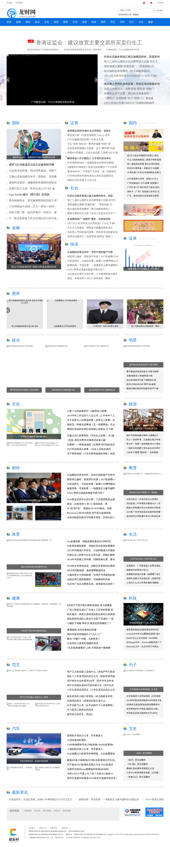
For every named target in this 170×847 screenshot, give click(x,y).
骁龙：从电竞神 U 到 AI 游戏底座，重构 (88, 278)
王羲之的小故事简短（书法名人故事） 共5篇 (90, 435)
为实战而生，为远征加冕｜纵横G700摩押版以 (91, 484)
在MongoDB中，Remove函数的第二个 (144, 642)
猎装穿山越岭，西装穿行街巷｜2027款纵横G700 (92, 256)
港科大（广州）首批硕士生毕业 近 (143, 191)
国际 (16, 123)
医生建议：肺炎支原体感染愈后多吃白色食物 (91, 614)
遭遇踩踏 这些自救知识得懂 (81, 629)
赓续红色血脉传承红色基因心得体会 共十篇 (90, 429)
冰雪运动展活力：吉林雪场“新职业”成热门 (129, 88)
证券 (74, 123)
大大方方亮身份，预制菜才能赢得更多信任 (90, 227)
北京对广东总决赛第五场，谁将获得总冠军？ (91, 584)
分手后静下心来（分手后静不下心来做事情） (91, 705)
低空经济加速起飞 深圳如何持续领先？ (43, 50)
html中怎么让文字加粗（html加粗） (142, 638)
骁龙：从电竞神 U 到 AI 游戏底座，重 (87, 504)
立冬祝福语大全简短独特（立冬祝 (143, 689)
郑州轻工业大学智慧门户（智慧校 (143, 492)
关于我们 (31, 828)
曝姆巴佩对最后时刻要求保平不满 (142, 388)
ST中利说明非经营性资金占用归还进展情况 (90, 175)
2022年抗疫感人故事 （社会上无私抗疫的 (89, 449)
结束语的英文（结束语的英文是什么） (87, 700)
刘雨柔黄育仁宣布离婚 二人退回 (145, 326)
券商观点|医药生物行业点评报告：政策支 (89, 130)
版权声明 (53, 828)
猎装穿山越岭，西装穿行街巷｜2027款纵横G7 (91, 479)
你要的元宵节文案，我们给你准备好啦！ (128, 93)
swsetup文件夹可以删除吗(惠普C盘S (143, 634)
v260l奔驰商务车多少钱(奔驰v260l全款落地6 (90, 744)
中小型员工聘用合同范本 (80, 709)
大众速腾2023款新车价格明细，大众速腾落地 (91, 753)
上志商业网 (27, 811)
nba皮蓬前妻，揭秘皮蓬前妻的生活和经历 (89, 541)
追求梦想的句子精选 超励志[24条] (142, 709)
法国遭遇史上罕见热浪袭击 (25, 326)
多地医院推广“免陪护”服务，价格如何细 (88, 219)
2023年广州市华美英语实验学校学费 (143, 512)
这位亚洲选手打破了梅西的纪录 (102, 390)
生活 (75, 22)
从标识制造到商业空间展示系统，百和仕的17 (91, 517)
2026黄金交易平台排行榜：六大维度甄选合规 (91, 499)
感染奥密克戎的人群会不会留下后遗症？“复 (90, 618)
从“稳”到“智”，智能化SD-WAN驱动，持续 (89, 508)
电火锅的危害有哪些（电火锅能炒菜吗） (128, 71)
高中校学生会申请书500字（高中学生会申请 (90, 680)
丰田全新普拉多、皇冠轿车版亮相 (34, 761)
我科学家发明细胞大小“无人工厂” (85, 634)
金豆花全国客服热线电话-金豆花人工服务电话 (82, 50)
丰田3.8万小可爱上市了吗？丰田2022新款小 (90, 773)
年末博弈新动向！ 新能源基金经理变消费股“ (90, 162)
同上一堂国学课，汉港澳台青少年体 (143, 439)
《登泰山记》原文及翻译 (138, 777)
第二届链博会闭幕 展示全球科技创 (143, 164)
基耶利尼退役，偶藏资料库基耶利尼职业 (33, 182)
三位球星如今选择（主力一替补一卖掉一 (33, 206)
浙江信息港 (47, 811)
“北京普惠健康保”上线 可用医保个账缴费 (88, 647)
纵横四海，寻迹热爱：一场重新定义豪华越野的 (92, 265)
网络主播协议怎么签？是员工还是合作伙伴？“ (91, 213)
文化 (46, 22)
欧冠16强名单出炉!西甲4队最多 (141, 384)
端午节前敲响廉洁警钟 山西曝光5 (142, 435)
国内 (133, 123)
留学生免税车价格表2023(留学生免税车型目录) (91, 778)
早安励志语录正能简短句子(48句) (142, 713)
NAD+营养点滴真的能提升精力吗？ (86, 269)
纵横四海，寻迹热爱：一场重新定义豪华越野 (91, 488)
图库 (103, 22)
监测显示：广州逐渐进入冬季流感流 (143, 566)
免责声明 (64, 828)
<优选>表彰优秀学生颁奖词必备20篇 (86, 440)
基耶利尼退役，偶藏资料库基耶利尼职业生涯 (34, 157)
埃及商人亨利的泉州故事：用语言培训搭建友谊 (92, 232)
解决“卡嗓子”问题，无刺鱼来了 (83, 638)
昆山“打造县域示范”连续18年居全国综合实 (33, 266)
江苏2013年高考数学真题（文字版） (143, 772)
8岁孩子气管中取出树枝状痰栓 (33, 631)
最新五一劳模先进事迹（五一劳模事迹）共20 (91, 424)
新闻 (18, 22)
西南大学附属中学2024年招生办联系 (143, 508)
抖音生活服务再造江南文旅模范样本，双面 (90, 195)
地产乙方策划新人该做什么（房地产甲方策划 (91, 671)
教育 (65, 22)
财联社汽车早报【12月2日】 (82, 180)
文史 (141, 22)
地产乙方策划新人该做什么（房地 (34, 697)
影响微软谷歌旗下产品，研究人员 (143, 623)
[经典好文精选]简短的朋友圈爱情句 (143, 704)
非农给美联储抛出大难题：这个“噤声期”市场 (91, 148)
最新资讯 (20, 792)
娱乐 (37, 22)
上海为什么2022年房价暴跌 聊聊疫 (142, 583)
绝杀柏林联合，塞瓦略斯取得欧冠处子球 (33, 200)
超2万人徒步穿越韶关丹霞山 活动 (142, 155)
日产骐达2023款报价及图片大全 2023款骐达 (90, 764)
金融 (16, 227)
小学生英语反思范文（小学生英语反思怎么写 (91, 689)
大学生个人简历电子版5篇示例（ (33, 437)
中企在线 (37, 811)
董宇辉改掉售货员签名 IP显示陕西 (24, 390)
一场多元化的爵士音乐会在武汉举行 (143, 448)
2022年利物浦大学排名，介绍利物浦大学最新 (91, 550)
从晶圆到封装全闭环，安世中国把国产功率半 (91, 475)
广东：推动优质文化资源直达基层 (143, 196)
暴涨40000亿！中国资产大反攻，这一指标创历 (91, 171)
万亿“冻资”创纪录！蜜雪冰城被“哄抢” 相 (88, 144)
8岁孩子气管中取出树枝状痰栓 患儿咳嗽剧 (89, 605)
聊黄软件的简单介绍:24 (137, 570)
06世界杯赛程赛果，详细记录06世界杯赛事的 (91, 546)
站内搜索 (160, 3)
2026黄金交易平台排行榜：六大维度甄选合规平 (92, 274)
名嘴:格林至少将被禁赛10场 (63, 390)
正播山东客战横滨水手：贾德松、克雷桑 (33, 176)
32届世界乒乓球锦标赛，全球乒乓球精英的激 (91, 575)
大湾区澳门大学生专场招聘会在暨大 (144, 172)
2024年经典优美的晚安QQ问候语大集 (144, 700)
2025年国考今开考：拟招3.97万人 (142, 179)
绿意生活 (57, 811)
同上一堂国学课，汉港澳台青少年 (143, 429)
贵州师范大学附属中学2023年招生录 (143, 516)
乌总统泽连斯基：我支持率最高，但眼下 (33, 170)
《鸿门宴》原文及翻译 (137, 764)
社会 (74, 188)
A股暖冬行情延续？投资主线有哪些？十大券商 (92, 167)
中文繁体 (19, 3)
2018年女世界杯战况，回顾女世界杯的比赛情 (91, 566)
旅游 (56, 22)
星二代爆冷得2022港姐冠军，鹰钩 (105, 326)
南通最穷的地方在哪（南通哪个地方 (143, 574)
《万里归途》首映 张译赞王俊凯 (65, 326)
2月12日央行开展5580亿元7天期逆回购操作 (129, 102)
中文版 (9, 3)
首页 (9, 22)
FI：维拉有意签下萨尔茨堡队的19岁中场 (32, 218)
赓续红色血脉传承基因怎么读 (140, 768)
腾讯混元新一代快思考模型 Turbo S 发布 (88, 135)
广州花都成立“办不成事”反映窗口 (143, 183)
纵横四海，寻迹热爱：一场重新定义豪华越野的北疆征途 (87, 799)
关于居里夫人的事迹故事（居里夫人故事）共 (91, 420)
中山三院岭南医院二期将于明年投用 (144, 160)
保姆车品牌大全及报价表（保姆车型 (143, 578)
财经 (28, 22)
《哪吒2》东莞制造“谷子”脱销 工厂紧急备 (129, 98)
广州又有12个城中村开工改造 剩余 (143, 187)
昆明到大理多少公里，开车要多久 (85, 735)
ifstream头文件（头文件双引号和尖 (142, 646)
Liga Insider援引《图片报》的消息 (29, 194)
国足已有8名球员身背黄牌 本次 (34, 567)
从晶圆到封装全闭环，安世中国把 (34, 500)
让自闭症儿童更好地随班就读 (82, 643)
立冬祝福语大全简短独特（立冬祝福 (143, 696)
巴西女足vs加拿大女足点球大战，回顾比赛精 (91, 555)
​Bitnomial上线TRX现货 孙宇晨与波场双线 (89, 513)
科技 (94, 22)
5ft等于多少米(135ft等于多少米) (143, 559)
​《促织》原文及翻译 (143, 753)
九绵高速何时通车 (76, 740)
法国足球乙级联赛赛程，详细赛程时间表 (88, 579)
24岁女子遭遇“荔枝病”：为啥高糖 (142, 452)
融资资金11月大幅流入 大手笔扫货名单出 (89, 158)
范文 (112, 22)
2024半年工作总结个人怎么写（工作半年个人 (91, 415)
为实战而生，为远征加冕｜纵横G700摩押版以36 (92, 261)
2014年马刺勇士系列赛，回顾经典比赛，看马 (91, 559)
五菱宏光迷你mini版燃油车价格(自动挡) (88, 769)
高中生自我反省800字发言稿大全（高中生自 (90, 685)
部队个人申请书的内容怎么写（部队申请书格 (91, 676)
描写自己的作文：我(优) (80, 714)
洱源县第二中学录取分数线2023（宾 (143, 503)
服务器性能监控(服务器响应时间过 (142, 629)
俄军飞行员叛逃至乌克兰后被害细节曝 (31, 164)
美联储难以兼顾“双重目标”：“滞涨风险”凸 (129, 66)
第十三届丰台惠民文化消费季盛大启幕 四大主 (131, 61)
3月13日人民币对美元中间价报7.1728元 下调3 (130, 75)
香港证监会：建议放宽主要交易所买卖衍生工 (89, 43)
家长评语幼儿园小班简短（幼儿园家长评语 (89, 696)
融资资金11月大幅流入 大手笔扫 (143, 269)
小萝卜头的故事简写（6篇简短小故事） (88, 411)
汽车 (122, 22)
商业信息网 (67, 811)
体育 (84, 22)
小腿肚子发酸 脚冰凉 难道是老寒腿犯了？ (89, 623)
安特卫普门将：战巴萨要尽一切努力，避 (33, 212)
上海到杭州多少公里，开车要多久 (85, 749)
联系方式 (42, 828)
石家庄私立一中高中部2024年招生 (142, 499)
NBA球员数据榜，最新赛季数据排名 (86, 570)
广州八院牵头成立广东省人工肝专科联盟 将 (90, 609)
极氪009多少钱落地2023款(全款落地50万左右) (91, 760)
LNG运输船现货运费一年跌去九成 (85, 139)
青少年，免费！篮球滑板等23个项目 (143, 444)
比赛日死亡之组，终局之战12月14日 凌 (32, 188)
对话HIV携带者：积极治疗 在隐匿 (143, 168)
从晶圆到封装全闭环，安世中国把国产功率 (90, 252)
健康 (150, 22)
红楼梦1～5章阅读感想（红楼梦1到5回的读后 (91, 444)
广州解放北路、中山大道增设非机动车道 (122, 50)
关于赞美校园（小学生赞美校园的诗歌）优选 (91, 453)
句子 (131, 22)
